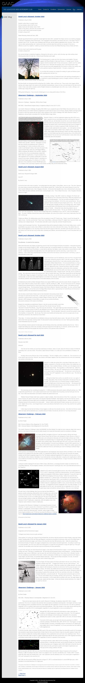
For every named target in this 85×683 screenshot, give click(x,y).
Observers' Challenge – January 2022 (31, 587)
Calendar (68, 9)
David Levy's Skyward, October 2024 (31, 16)
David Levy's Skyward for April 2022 (31, 335)
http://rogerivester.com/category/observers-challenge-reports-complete (40, 513)
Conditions (53, 9)
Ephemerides (61, 9)
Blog (74, 9)
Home (39, 9)
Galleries (79, 9)
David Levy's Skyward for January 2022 (32, 524)
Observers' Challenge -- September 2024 (32, 95)
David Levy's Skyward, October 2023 (31, 235)
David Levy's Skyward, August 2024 (31, 167)
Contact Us (46, 9)
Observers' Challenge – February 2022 (31, 414)
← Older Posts (22, 673)
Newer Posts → (22, 675)
